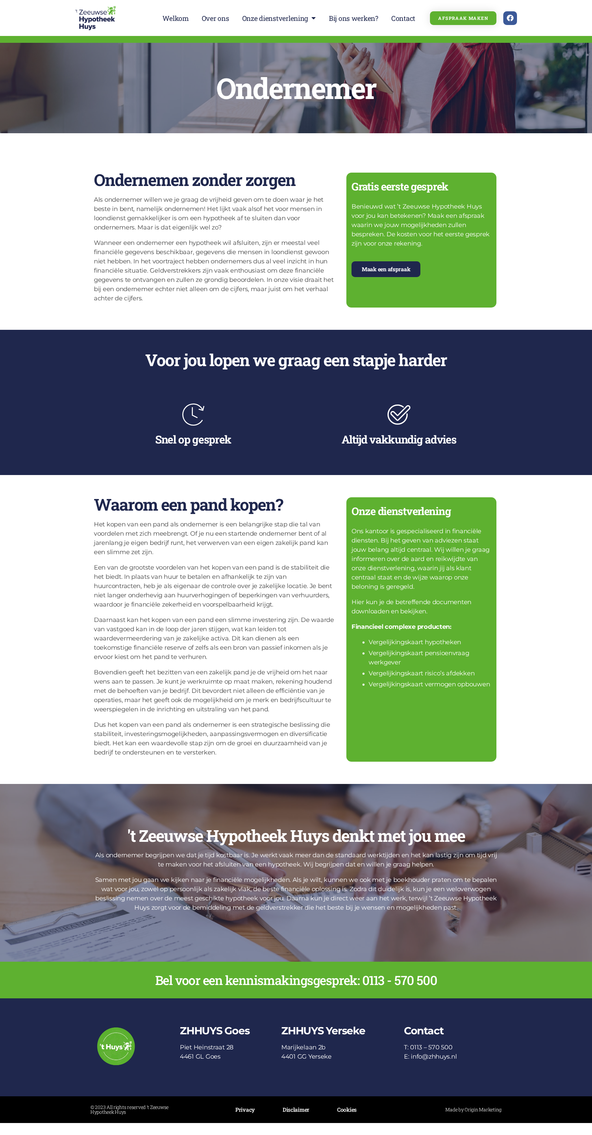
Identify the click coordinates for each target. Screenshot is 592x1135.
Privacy (245, 1109)
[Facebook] (510, 18)
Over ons (215, 18)
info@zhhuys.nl (434, 1056)
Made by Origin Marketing (473, 1109)
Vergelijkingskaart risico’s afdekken (421, 673)
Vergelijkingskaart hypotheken (415, 642)
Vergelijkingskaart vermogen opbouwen (429, 684)
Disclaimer (296, 1109)
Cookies (347, 1109)
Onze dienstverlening (275, 18)
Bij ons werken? (353, 18)
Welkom (175, 18)
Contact (403, 18)
